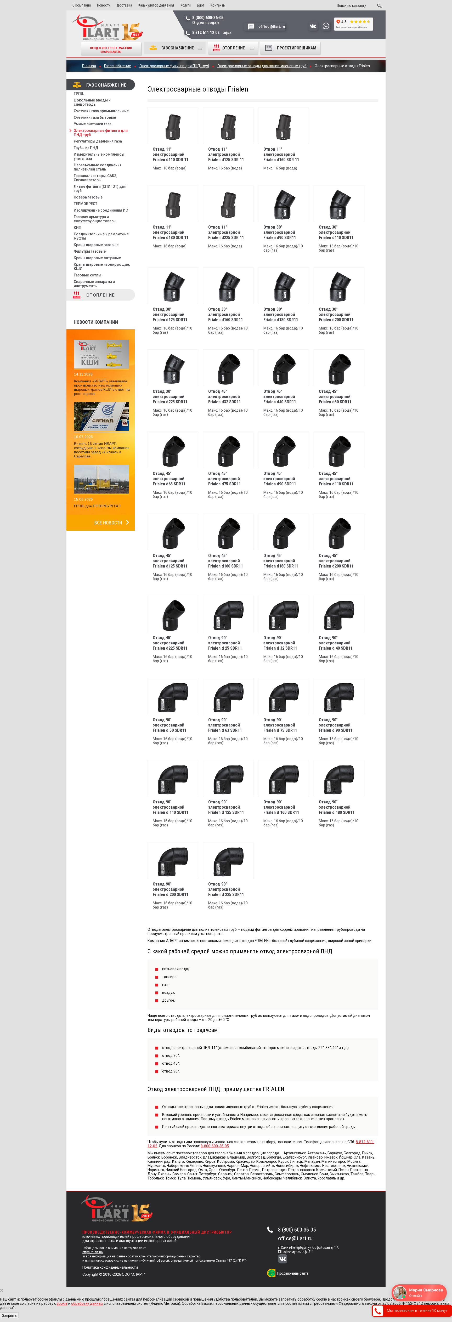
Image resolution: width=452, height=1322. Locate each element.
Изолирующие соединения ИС (101, 210)
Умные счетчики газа (92, 124)
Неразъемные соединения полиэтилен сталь (98, 167)
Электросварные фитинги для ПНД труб (101, 132)
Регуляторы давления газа (98, 141)
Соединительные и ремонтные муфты (101, 236)
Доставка (124, 5)
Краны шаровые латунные (97, 258)
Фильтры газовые (90, 251)
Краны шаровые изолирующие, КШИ (102, 266)
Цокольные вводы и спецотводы (92, 102)
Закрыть (9, 1315)
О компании (81, 5)
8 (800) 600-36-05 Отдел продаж (207, 20)
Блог (200, 5)
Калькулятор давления (156, 5)
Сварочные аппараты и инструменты (94, 284)
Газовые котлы (87, 275)
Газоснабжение (177, 48)
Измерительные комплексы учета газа (99, 156)
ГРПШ (79, 94)
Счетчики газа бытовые (95, 117)
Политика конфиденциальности (110, 1267)
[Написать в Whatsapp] (325, 29)
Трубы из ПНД (86, 148)
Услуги (185, 5)
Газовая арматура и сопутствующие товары (95, 219)
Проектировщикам (296, 48)
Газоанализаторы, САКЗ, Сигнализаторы (95, 178)
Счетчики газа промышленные (101, 111)
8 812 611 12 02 (211, 32)
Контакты (218, 5)
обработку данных (87, 1303)
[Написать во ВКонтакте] (313, 29)
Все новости (108, 522)
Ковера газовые (88, 197)
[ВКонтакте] (286, 1259)
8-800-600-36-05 (215, 1146)
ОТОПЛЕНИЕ (234, 48)
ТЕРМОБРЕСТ (85, 204)
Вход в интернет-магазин (111, 49)
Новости (103, 5)
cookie (62, 1303)
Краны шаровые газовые (96, 245)
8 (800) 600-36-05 (297, 1230)
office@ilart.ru (295, 1238)
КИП (77, 227)
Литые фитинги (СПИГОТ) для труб (100, 188)
